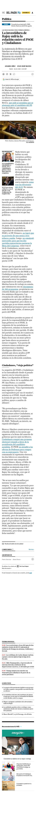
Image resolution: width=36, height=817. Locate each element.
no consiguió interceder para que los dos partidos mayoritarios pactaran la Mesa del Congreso (18, 242)
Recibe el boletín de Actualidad (14, 544)
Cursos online (18, 733)
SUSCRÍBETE (26, 12)
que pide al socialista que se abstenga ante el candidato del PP (17, 104)
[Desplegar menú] (3, 12)
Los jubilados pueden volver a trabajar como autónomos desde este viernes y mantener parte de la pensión (18, 708)
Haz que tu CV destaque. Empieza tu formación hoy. (24, 774)
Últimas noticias (8, 641)
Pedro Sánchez (6, 559)
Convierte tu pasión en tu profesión (23, 784)
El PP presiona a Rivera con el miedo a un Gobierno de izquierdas (7, 191)
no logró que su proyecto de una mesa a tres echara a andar (18, 235)
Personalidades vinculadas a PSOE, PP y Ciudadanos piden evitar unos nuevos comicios (8, 168)
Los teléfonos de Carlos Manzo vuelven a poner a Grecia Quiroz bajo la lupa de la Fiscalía (17, 657)
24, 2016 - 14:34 (20, 69)
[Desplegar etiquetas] (32, 559)
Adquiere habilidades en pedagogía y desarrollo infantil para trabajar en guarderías (23, 766)
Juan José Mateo (24, 66)
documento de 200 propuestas (17, 287)
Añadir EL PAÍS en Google (12, 79)
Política (6, 19)
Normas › (31, 549)
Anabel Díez (10, 66)
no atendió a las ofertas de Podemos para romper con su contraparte (17, 449)
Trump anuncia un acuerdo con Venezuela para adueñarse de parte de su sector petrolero (16, 672)
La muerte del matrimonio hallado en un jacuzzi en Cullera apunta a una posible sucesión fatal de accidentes (18, 689)
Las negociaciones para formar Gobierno (15, 30)
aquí (30, 573)
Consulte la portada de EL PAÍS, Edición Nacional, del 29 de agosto (21, 25)
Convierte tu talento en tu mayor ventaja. (17, 759)
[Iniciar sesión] (32, 12)
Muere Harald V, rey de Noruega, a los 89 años (18, 714)
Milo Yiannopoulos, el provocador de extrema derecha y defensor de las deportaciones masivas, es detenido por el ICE (18, 665)
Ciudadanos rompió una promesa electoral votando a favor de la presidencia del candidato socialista (17, 443)
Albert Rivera (16, 559)
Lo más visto (6, 683)
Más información (6, 568)
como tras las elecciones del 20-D (24, 184)
